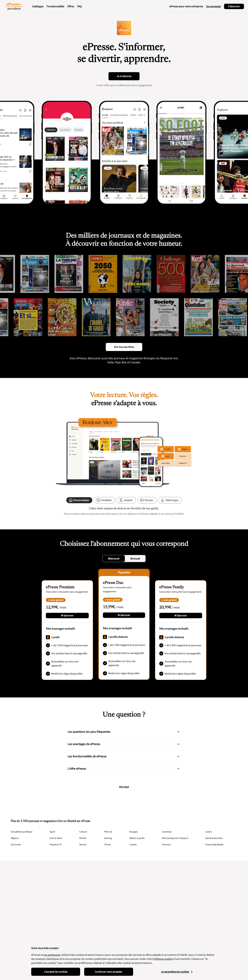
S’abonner (234, 6)
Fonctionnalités (55, 6)
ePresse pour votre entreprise (186, 6)
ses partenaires (52, 955)
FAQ (79, 6)
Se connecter (213, 6)
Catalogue (38, 6)
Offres (70, 6)
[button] (178, 732)
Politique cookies (163, 959)
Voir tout (124, 787)
